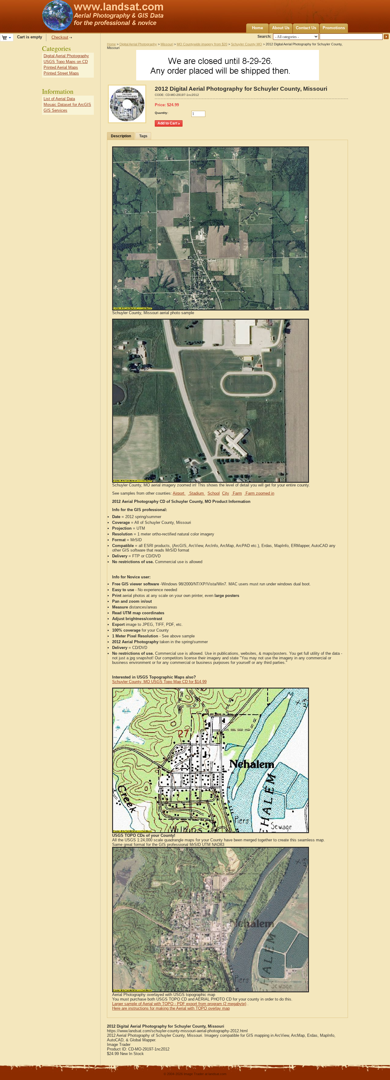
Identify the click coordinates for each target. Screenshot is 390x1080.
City (225, 493)
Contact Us (306, 28)
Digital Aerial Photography (138, 44)
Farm (237, 493)
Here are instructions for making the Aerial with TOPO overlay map (171, 1008)
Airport (179, 493)
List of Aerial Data (59, 98)
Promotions (334, 28)
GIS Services (55, 110)
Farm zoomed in (259, 493)
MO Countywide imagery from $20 (202, 44)
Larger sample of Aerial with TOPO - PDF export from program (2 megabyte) (179, 1003)
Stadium (196, 493)
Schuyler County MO (246, 44)
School (213, 493)
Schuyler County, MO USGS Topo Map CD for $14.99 (159, 681)
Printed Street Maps (61, 73)
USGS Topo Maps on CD (66, 61)
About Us (280, 28)
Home (257, 28)
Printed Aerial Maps (61, 67)
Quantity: (161, 112)
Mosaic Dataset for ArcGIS (67, 104)
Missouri (167, 44)
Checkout (59, 37)
